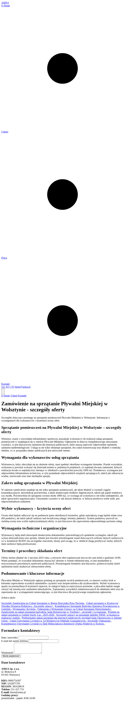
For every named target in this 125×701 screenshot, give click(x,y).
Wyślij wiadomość (11, 656)
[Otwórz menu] (3, 391)
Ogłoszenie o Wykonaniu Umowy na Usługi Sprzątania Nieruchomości (74, 609)
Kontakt (5, 384)
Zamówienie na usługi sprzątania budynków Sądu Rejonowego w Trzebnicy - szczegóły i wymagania (54, 612)
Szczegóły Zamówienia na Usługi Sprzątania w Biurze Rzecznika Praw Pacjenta (43, 603)
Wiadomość (7, 652)
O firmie (5, 5)
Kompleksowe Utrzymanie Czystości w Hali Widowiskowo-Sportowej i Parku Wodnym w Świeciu (52, 623)
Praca (4, 257)
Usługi (4, 131)
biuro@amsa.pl (22, 386)
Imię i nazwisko (9, 637)
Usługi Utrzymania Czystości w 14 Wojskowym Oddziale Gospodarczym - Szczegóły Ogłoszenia (60, 620)
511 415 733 (7, 386)
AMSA (5, 2)
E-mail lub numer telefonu (14, 641)
